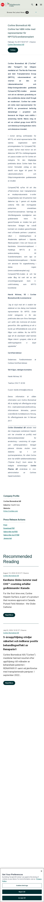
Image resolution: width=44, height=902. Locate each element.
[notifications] (36, 4)
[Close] (41, 871)
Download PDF (9, 528)
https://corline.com (10, 511)
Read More (9, 615)
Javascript (7, 538)
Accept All (22, 898)
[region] (22, 885)
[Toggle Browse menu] (36, 12)
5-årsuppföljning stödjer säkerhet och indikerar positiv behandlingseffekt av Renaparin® (20, 643)
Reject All (22, 892)
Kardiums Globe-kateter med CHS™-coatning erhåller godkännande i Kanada (20, 584)
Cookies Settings (22, 885)
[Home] (10, 4)
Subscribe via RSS (10, 532)
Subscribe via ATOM (11, 535)
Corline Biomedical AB (16, 45)
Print (5, 525)
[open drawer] (41, 4)
